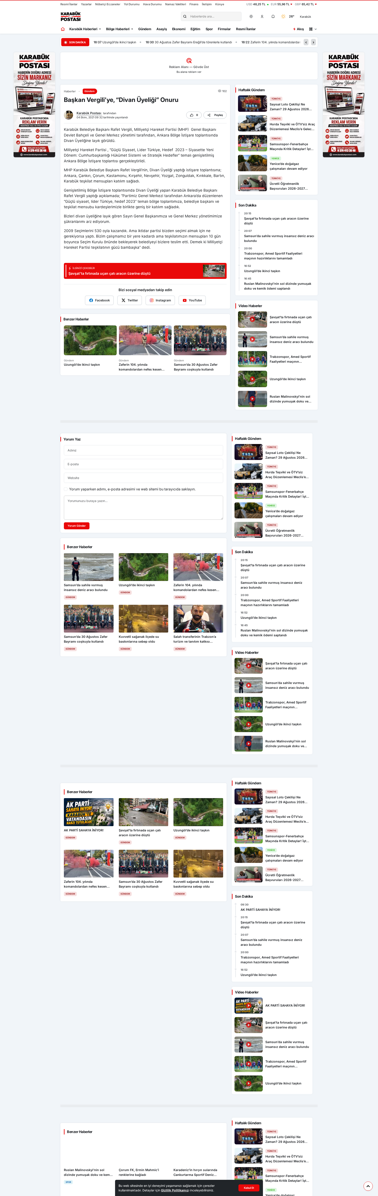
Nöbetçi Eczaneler (107, 4)
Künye (219, 4)
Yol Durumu (132, 4)
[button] (262, 16)
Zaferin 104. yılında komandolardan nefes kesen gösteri (263, 42)
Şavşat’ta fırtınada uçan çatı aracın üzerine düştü (276, 221)
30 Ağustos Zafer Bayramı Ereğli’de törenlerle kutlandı (166, 42)
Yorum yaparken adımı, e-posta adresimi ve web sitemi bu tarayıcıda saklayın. (132, 489)
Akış (300, 29)
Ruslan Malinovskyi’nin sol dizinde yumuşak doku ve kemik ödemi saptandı (277, 286)
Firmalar (224, 29)
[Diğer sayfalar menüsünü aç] (313, 29)
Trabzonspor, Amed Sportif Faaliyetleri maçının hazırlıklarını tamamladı (273, 256)
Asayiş (161, 29)
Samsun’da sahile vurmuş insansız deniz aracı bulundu (279, 238)
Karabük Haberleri (83, 29)
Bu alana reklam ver (189, 71)
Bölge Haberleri (118, 29)
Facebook (102, 300)
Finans (193, 4)
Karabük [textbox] (305, 16)
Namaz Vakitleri (175, 4)
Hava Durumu (152, 4)
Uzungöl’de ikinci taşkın (262, 271)
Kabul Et (249, 1187)
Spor (209, 29)
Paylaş (218, 115)
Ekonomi (179, 29)
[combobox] (311, 16)
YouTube (195, 300)
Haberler (70, 91)
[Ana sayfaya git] (63, 29)
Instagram (163, 300)
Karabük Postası (89, 113)
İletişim (207, 4)
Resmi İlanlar (68, 4)
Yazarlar (86, 4)
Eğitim (195, 29)
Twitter (133, 300)
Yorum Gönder (77, 525)
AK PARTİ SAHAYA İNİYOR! (260, 909)
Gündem (144, 29)
